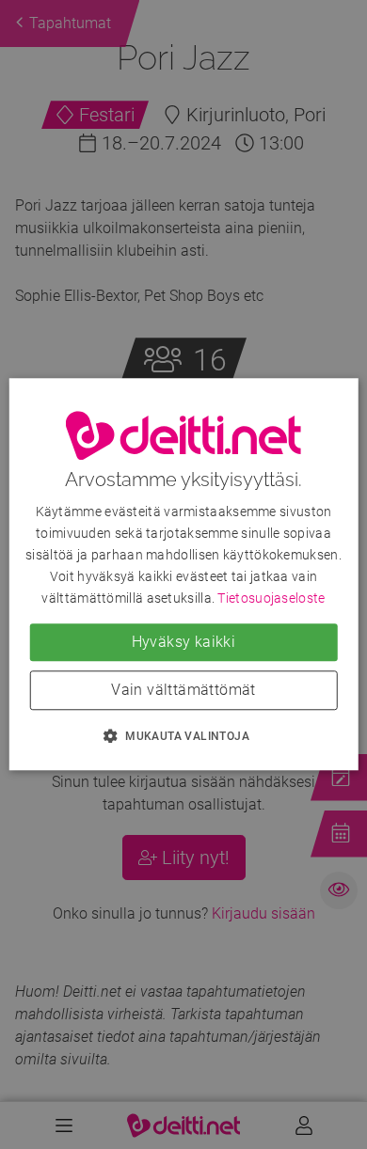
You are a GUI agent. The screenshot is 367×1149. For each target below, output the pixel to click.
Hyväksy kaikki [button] (184, 643)
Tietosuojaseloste (271, 598)
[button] (183, 736)
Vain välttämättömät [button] (183, 691)
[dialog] (184, 574)
